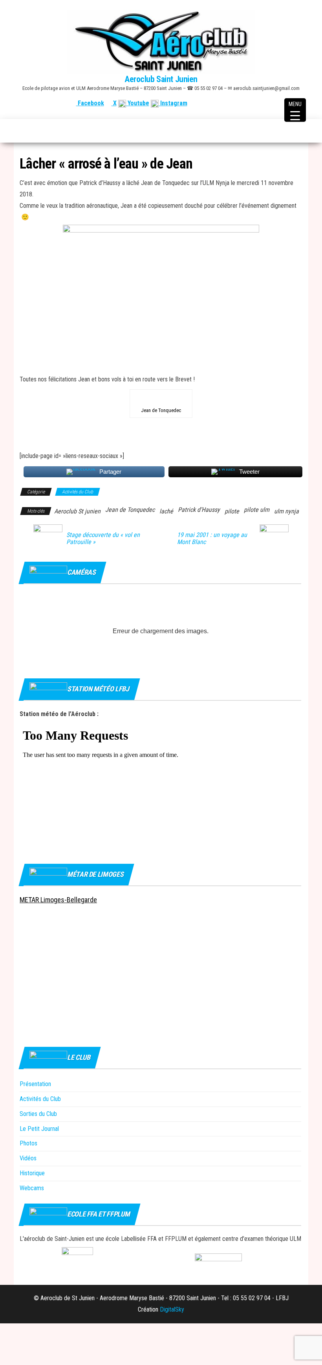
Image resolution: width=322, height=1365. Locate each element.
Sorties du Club (38, 1114)
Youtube (137, 103)
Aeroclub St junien (77, 511)
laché (166, 511)
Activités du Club (77, 492)
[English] (269, 103)
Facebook (90, 103)
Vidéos (28, 1158)
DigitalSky (172, 1309)
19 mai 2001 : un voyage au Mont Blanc (212, 538)
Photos (28, 1143)
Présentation (35, 1084)
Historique (32, 1173)
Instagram (173, 103)
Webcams (32, 1188)
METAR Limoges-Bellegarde (58, 900)
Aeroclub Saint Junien (161, 79)
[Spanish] (279, 103)
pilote (232, 511)
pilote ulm (256, 509)
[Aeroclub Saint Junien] (24, 131)
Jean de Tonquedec (130, 509)
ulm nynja (286, 511)
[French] (260, 103)
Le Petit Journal (39, 1128)
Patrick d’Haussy (199, 509)
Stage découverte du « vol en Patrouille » (103, 538)
